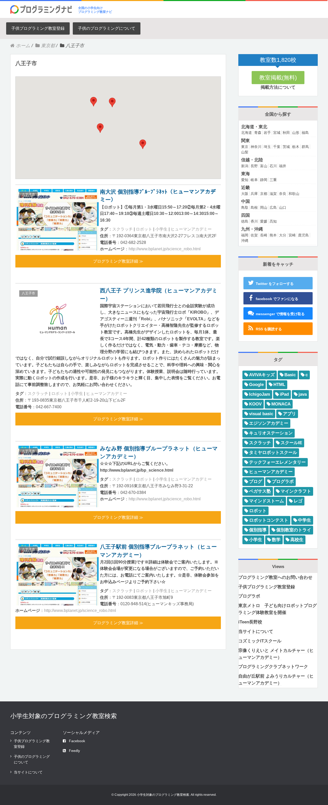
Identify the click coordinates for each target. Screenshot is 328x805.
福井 (282, 166)
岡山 (263, 207)
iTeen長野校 (250, 622)
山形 (295, 133)
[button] (142, 144)
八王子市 (28, 194)
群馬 (305, 147)
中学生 (304, 520)
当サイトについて (255, 631)
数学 (276, 539)
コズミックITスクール (259, 641)
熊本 (273, 235)
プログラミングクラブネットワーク (273, 666)
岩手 (267, 133)
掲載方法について (278, 87)
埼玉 (267, 147)
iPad (284, 394)
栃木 (295, 147)
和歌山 (294, 194)
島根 (254, 207)
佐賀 (254, 235)
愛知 (244, 180)
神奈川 (256, 147)
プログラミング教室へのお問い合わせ (275, 577)
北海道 (246, 133)
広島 (273, 207)
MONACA (281, 404)
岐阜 (254, 180)
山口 (282, 207)
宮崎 (292, 235)
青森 (257, 133)
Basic (290, 374)
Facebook (77, 741)
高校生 (296, 539)
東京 (244, 147)
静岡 (263, 180)
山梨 (244, 152)
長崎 (263, 235)
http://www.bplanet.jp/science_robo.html (165, 249)
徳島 (244, 221)
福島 (305, 133)
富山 (263, 166)
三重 (273, 180)
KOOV (255, 404)
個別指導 (257, 530)
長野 (254, 166)
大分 (282, 235)
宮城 (276, 133)
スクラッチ (122, 229)
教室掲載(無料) (278, 77)
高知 (273, 221)
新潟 (244, 166)
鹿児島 (303, 235)
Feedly (74, 751)
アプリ (289, 413)
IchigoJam (259, 394)
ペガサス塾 (260, 491)
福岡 (244, 235)
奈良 (282, 194)
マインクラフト (296, 491)
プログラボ (283, 481)
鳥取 (244, 207)
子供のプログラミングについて (106, 28)
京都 (263, 194)
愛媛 (263, 221)
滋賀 (273, 194)
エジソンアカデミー (268, 423)
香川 (254, 221)
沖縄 (244, 240)
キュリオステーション (271, 433)
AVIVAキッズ (262, 374)
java (303, 394)
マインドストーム (266, 501)
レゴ (298, 501)
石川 (273, 166)
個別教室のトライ (293, 530)
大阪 (244, 194)
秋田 (286, 133)
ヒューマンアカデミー (191, 229)
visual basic (261, 413)
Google (256, 384)
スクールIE (291, 442)
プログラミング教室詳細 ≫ (118, 261)
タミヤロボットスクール (273, 452)
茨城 (286, 147)
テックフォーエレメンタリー (277, 462)
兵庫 (254, 194)
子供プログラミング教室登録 (38, 28)
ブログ (255, 481)
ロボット (144, 229)
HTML (279, 384)
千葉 (276, 147)
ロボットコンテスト (268, 520)
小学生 (161, 229)
